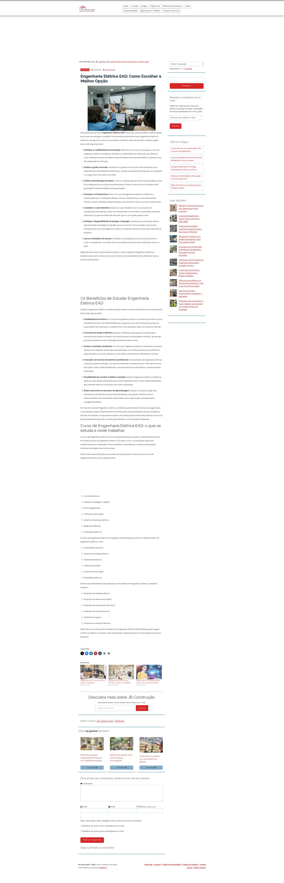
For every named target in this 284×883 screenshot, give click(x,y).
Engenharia (155, 6)
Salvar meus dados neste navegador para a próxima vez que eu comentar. (111, 821)
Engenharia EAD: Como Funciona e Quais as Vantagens (93, 681)
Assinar (142, 708)
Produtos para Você (171, 10)
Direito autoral (200, 868)
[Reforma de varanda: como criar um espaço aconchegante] (121, 743)
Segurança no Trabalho (150, 10)
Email (112, 806)
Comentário (87, 783)
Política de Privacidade (172, 865)
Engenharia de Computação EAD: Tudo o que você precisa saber (148, 681)
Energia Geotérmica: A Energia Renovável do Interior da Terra (184, 168)
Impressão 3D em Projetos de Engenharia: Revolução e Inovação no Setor (191, 263)
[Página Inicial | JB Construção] (86, 8)
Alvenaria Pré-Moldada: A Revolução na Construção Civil (186, 177)
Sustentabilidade (130, 10)
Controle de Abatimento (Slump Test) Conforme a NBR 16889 (189, 219)
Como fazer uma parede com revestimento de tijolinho (149, 759)
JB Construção (110, 70)
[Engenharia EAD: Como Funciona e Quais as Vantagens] (93, 672)
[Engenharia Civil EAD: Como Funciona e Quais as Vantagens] (121, 672)
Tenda (187, 6)
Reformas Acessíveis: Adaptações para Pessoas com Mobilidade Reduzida (91, 758)
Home (125, 6)
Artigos (144, 6)
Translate (188, 68)
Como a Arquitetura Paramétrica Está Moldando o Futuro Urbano (186, 159)
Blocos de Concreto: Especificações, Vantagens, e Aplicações (190, 294)
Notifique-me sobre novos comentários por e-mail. (103, 826)
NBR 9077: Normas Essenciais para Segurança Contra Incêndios (191, 208)
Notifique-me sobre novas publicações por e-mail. (103, 831)
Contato (134, 6)
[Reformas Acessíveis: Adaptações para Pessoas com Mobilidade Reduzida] (92, 743)
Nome (84, 806)
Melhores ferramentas (172, 6)
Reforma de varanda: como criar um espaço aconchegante (121, 758)
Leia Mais (91, 767)
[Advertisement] (142, 38)
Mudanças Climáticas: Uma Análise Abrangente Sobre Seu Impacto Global (190, 239)
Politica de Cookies (190, 865)
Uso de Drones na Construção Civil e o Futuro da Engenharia (186, 149)
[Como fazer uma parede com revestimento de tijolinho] (151, 744)
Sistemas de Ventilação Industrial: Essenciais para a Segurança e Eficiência (190, 229)
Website (119, 720)
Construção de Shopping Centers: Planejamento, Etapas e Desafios (189, 273)
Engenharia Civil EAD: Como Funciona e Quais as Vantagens (119, 681)
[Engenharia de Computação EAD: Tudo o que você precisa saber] (149, 672)
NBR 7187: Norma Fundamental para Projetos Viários (186, 186)
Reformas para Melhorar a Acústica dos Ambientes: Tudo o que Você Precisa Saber (191, 283)
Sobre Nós (148, 865)
